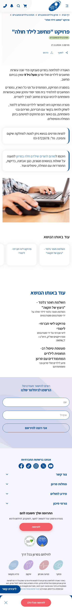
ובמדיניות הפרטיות (23, 589)
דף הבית (65, 14)
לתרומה (36, 527)
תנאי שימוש (35, 589)
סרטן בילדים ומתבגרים (48, 14)
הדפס (46, 52)
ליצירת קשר (9, 589)
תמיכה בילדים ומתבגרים (23, 14)
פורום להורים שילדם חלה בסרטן (35, 156)
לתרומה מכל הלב (36, 602)
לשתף (61, 52)
